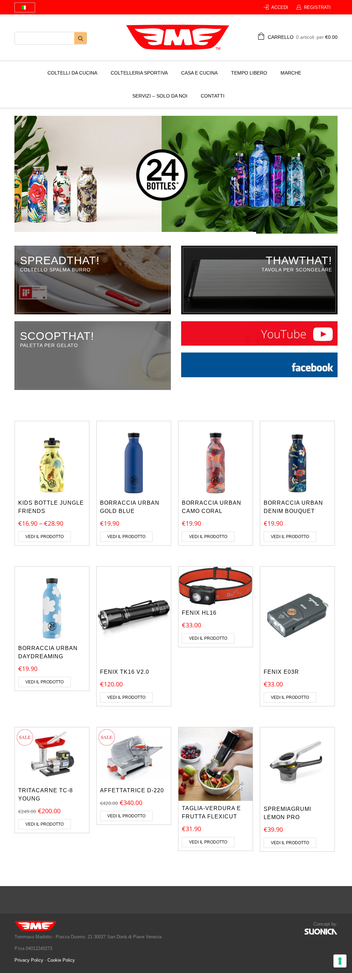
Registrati (317, 7)
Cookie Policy (61, 960)
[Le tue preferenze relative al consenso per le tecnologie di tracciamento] (339, 961)
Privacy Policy (29, 960)
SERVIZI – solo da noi (159, 96)
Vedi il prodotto (44, 536)
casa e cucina (199, 73)
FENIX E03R (281, 672)
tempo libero (249, 73)
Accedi (279, 7)
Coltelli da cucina (72, 73)
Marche (290, 73)
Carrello (303, 37)
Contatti (212, 96)
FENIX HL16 (199, 613)
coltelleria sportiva (139, 73)
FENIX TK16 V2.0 (124, 672)
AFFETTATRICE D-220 (132, 790)
